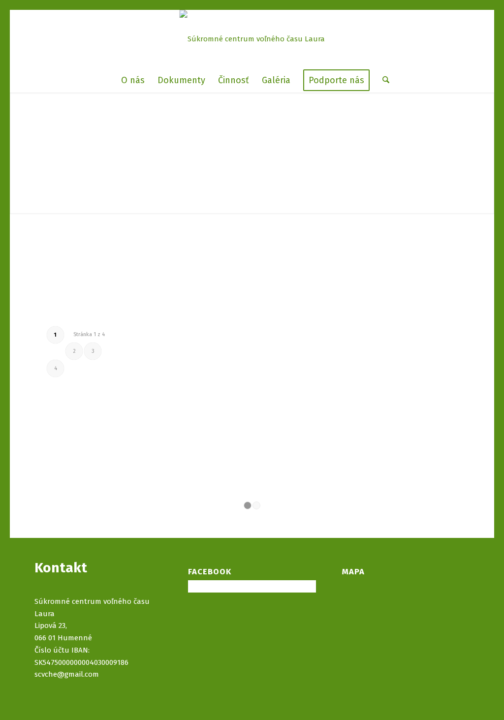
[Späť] (143, 300)
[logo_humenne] (252, 39)
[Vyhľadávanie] (382, 80)
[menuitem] (133, 80)
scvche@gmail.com (66, 674)
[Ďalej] (186, 300)
